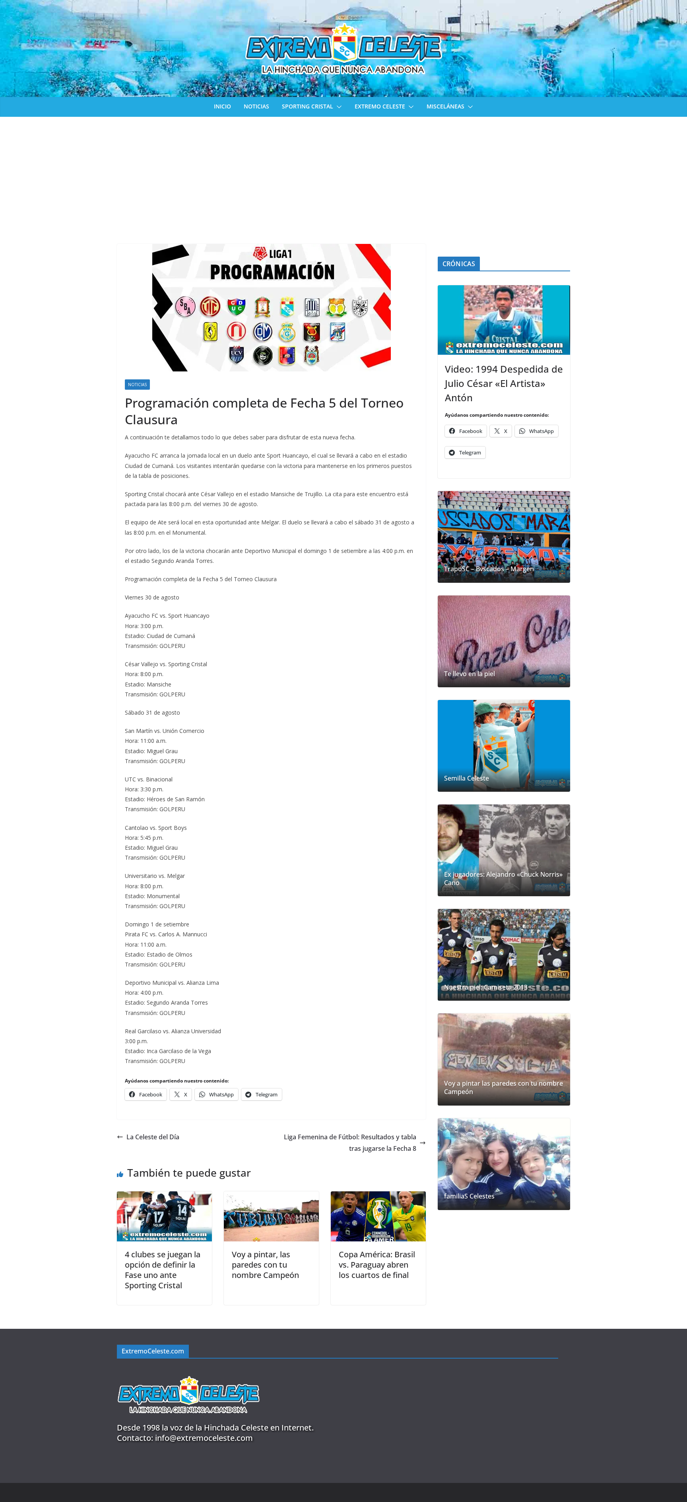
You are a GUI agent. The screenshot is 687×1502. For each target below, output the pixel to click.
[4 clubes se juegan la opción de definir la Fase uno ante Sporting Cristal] (164, 1197)
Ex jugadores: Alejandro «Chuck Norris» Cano (503, 878)
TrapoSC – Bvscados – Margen (489, 569)
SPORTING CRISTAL (307, 106)
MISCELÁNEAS (445, 106)
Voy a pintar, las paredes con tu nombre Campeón (265, 1264)
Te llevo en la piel (469, 674)
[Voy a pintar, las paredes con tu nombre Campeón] (271, 1197)
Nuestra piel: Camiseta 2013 (486, 987)
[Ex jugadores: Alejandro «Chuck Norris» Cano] (504, 850)
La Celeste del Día (152, 1137)
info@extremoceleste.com (204, 1437)
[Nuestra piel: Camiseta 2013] (504, 955)
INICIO (222, 106)
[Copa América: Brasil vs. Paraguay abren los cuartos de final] (378, 1197)
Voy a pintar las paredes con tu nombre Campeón (503, 1087)
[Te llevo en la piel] (504, 641)
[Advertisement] (343, 176)
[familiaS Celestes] (504, 1164)
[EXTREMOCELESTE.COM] (188, 1371)
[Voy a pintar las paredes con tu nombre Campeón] (504, 1059)
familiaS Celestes (469, 1196)
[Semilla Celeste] (504, 746)
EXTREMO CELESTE (380, 106)
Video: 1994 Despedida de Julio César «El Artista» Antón (504, 383)
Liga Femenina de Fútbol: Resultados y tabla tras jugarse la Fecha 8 (350, 1143)
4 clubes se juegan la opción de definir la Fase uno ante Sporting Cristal (162, 1270)
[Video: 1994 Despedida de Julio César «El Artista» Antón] (504, 320)
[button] (337, 107)
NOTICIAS (256, 106)
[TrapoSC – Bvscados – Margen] (504, 537)
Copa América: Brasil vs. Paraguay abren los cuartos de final (377, 1264)
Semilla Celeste (466, 778)
